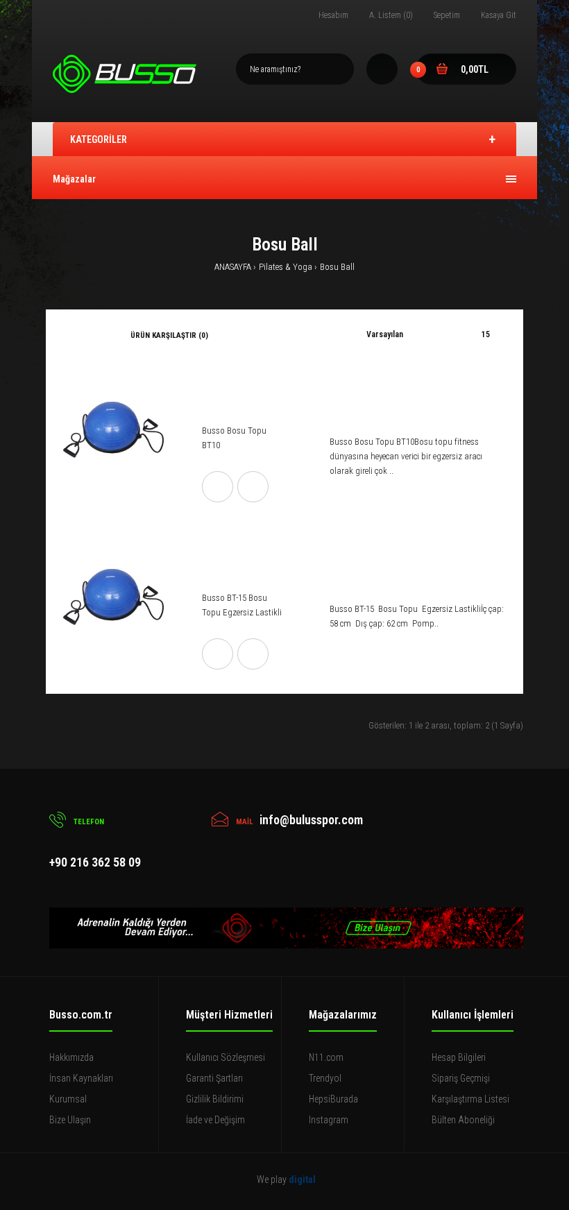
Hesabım (333, 15)
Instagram (328, 1119)
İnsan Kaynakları (81, 1078)
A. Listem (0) (391, 15)
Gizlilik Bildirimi (215, 1099)
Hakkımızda (71, 1057)
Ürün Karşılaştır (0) (169, 335)
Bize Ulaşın (70, 1119)
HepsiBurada (333, 1099)
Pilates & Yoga (285, 267)
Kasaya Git (498, 15)
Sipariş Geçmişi (461, 1078)
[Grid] (67, 335)
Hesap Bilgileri (459, 1057)
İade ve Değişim (215, 1119)
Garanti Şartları (214, 1078)
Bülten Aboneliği (463, 1119)
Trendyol (325, 1078)
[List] (86, 335)
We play (286, 1179)
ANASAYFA (232, 267)
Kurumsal (68, 1099)
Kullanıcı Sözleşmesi (225, 1057)
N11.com (326, 1057)
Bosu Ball (337, 267)
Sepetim (447, 15)
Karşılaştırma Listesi (470, 1099)
